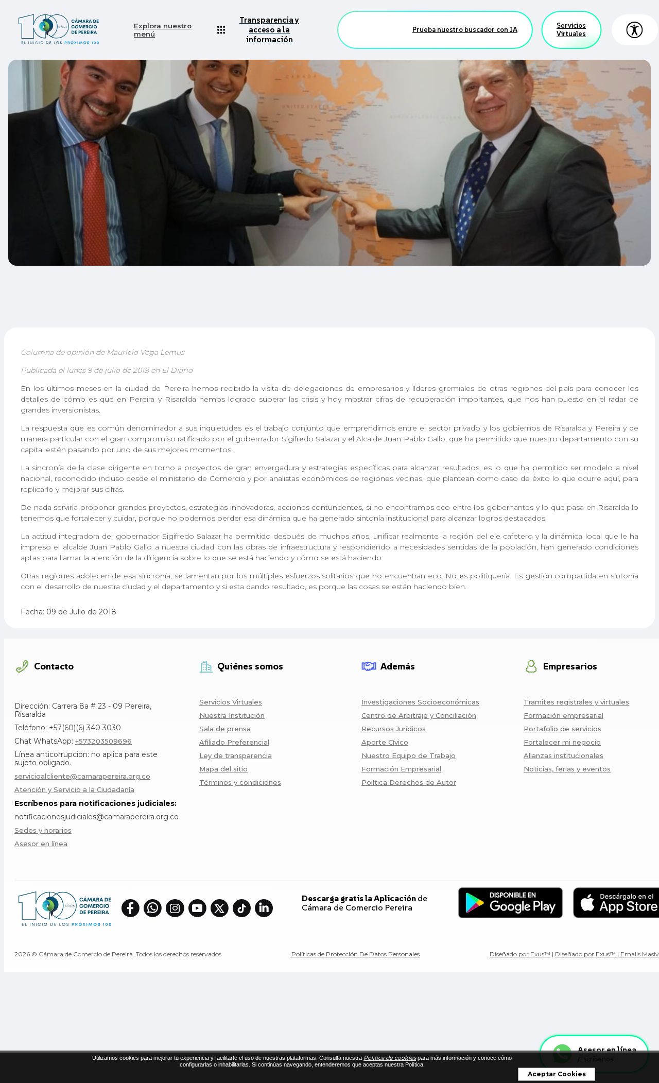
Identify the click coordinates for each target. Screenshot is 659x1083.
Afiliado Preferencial (234, 742)
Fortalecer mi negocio (562, 742)
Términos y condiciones (240, 782)
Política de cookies (389, 1057)
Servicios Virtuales (571, 29)
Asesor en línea (40, 843)
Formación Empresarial (401, 769)
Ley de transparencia (235, 755)
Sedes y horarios (43, 830)
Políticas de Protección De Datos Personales (355, 954)
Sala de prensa (225, 729)
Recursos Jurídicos (393, 729)
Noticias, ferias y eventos (567, 769)
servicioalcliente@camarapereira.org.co (82, 776)
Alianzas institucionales (563, 755)
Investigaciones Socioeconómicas (420, 702)
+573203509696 (103, 741)
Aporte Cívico (384, 742)
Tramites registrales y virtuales (576, 702)
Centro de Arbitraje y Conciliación (418, 715)
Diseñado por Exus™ (520, 954)
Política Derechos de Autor (408, 782)
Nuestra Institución (232, 715)
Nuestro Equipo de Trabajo (408, 755)
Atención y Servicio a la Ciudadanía (74, 789)
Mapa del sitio (223, 769)
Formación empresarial (563, 715)
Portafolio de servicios (562, 729)
